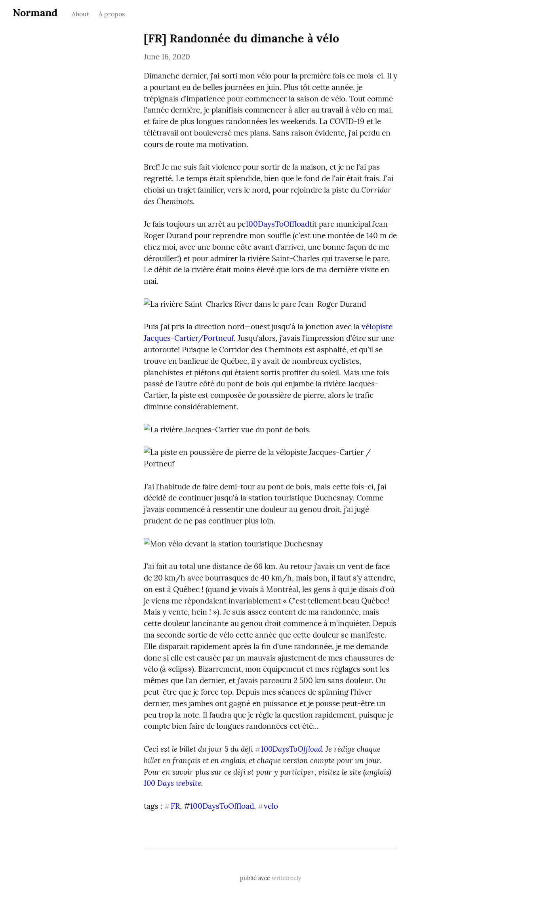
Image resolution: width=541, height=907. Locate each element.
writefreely (286, 878)
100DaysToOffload (277, 224)
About (80, 14)
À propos (112, 14)
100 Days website (172, 783)
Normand (35, 12)
